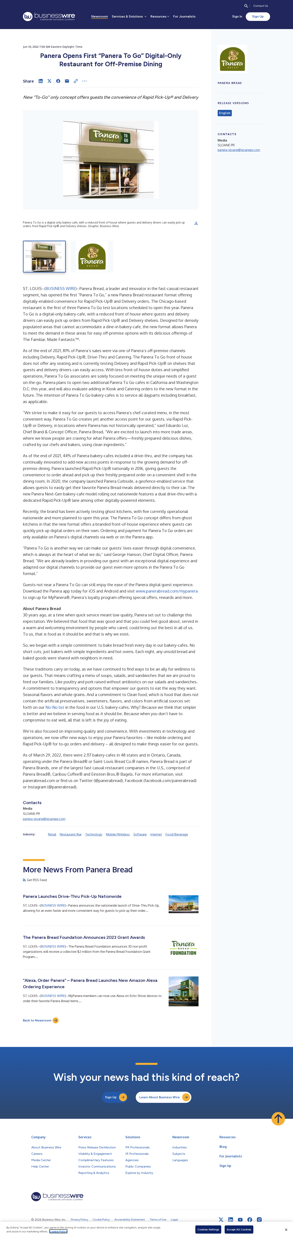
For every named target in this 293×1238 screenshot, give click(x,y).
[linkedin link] (230, 1219)
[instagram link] (259, 1219)
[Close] (286, 1230)
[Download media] (196, 223)
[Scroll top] (278, 1119)
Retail (52, 834)
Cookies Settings (208, 1229)
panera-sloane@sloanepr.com (44, 819)
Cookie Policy (58, 1231)
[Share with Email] (67, 81)
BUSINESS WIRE (61, 288)
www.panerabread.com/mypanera (167, 591)
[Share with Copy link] (76, 81)
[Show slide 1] (44, 256)
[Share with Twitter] (49, 81)
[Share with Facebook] (58, 81)
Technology (93, 834)
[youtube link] (240, 1220)
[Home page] (49, 16)
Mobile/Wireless (118, 834)
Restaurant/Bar (71, 834)
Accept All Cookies (239, 1229)
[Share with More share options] (84, 81)
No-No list (54, 707)
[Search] (246, 6)
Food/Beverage (176, 834)
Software (140, 834)
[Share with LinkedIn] (40, 81)
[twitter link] (221, 1219)
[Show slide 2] (92, 256)
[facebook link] (249, 1219)
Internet (156, 834)
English (224, 113)
